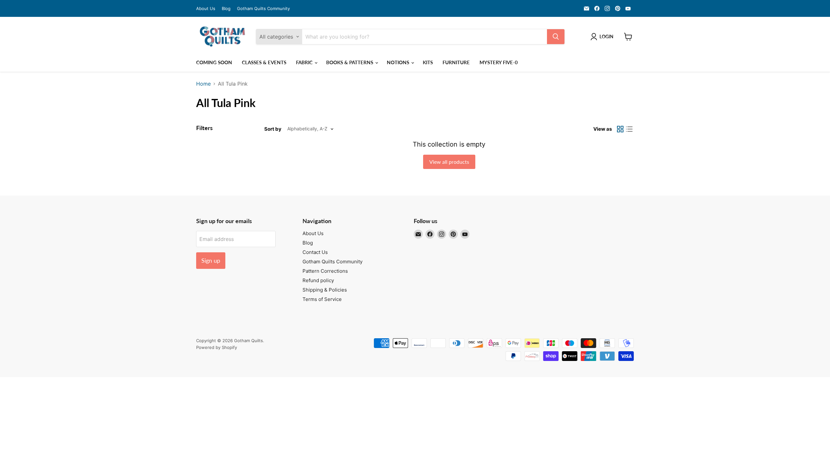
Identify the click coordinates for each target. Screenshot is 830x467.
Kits (428, 62)
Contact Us (315, 252)
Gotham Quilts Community (263, 8)
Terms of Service (322, 299)
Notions (398, 62)
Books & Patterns (350, 62)
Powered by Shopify (216, 347)
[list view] (629, 129)
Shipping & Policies (324, 290)
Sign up (210, 260)
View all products (449, 162)
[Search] (555, 36)
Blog (226, 8)
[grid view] (620, 129)
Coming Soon (214, 62)
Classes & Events (264, 62)
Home (203, 84)
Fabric (305, 62)
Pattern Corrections (325, 271)
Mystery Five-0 (499, 62)
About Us (205, 8)
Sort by (272, 129)
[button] (603, 37)
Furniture (456, 62)
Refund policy (318, 280)
